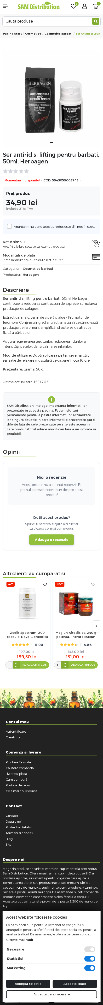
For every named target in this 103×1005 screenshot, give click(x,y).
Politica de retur (18, 785)
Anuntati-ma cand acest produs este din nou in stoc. (54, 226)
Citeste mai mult (19, 940)
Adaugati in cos (35, 664)
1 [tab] (51, 142)
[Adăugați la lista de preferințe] (45, 584)
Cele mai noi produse (21, 791)
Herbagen (31, 274)
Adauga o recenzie (51, 540)
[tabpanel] (51, 98)
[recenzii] (49, 171)
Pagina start (12, 33)
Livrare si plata (16, 774)
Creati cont (14, 737)
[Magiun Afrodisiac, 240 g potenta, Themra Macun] (75, 603)
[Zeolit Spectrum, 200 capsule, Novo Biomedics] (27, 603)
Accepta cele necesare (52, 994)
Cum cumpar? (16, 779)
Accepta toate (74, 984)
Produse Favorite (18, 762)
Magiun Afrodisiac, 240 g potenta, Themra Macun (76, 635)
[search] (95, 21)
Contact (12, 816)
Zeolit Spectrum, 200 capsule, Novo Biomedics (27, 635)
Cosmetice (33, 33)
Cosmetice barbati (58, 33)
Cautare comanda (20, 768)
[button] (8, 6)
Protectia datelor (19, 827)
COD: (47, 180)
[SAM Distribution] (38, 6)
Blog (9, 839)
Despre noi (14, 821)
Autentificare (16, 731)
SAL (8, 844)
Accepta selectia (28, 984)
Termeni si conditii (19, 833)
